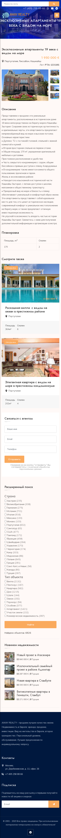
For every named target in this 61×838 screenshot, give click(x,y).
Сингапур (12, 528)
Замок (10, 598)
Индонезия (12, 555)
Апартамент (13, 609)
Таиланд (11, 535)
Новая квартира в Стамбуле (34, 681)
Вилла (10, 581)
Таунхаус (12, 602)
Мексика (11, 518)
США (10, 531)
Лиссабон (24, 61)
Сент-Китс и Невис (17, 566)
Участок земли (14, 612)
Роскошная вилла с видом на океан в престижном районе (26, 310)
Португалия (11, 61)
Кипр (9, 552)
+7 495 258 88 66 (14, 774)
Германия (12, 507)
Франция (11, 538)
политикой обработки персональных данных (34, 468)
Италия (10, 514)
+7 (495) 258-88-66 (34, 8)
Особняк (11, 605)
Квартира (12, 588)
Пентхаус (12, 584)
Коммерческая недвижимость (22, 615)
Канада (11, 569)
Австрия (11, 500)
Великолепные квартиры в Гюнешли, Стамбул (33, 693)
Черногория (13, 549)
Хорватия (12, 545)
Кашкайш (35, 61)
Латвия (10, 559)
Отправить (14, 459)
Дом (9, 591)
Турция (10, 573)
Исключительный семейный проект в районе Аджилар (34, 668)
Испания (11, 511)
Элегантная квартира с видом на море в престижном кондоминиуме (30, 384)
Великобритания (15, 504)
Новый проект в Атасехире (33, 655)
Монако (11, 521)
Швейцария (13, 542)
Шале (10, 595)
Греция (10, 562)
